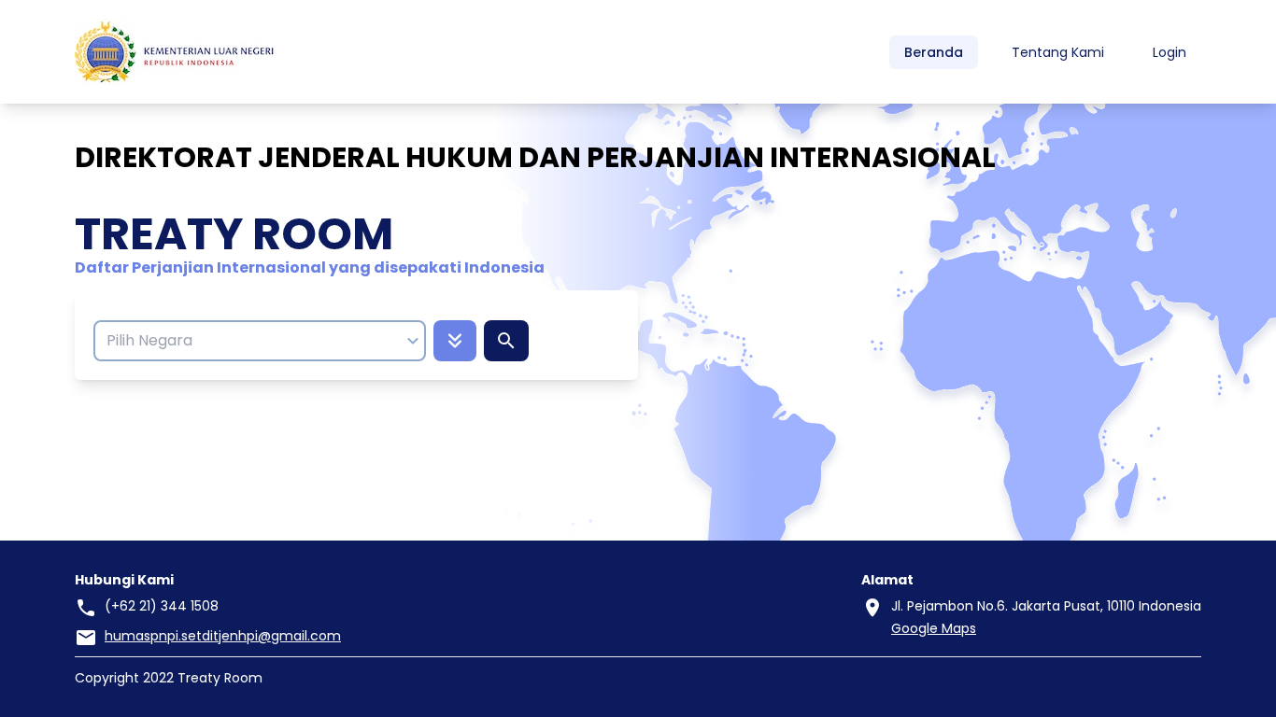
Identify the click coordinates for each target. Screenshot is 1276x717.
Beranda (933, 52)
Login (1169, 52)
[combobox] (250, 340)
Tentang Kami (1058, 52)
